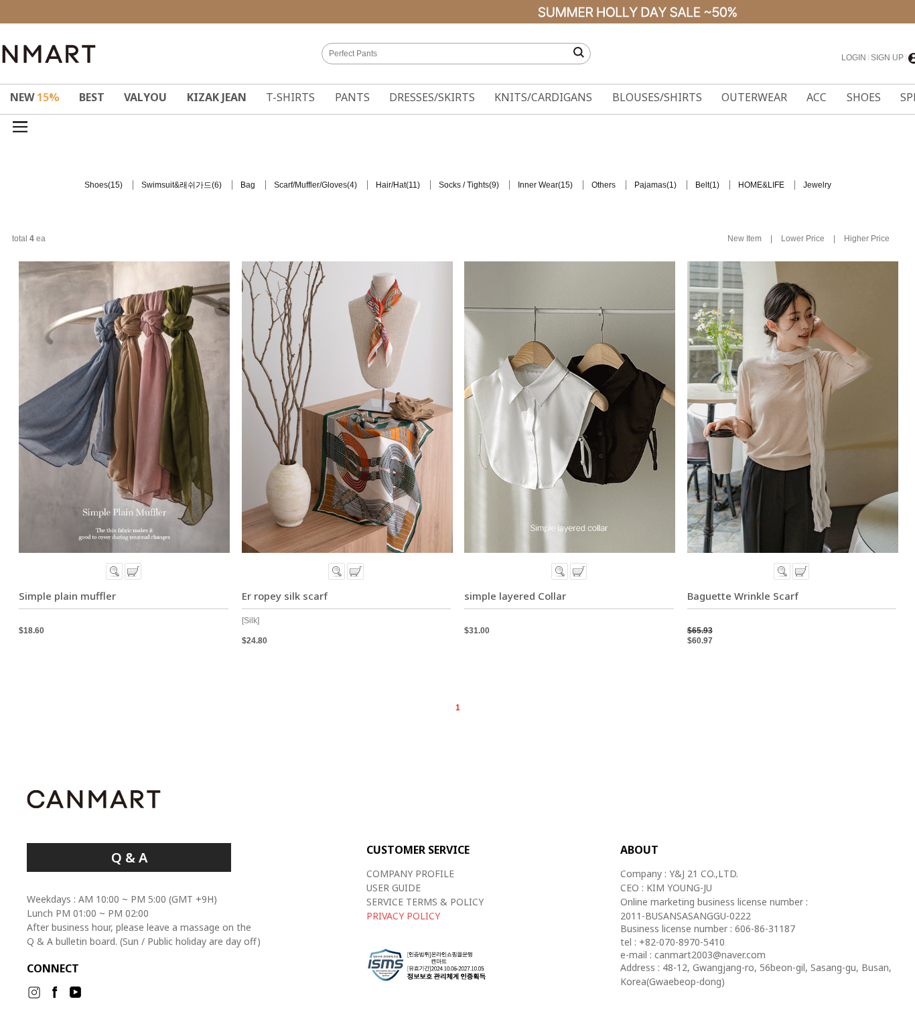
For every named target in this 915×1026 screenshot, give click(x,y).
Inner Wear (538, 185)
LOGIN (853, 57)
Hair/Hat (391, 185)
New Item (744, 239)
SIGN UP (887, 57)
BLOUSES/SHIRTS (657, 97)
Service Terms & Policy (425, 901)
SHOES (864, 97)
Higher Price (867, 239)
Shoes (96, 185)
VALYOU (145, 97)
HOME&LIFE (761, 185)
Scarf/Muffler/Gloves (310, 185)
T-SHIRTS (290, 97)
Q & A (129, 857)
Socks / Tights (464, 185)
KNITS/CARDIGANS (543, 97)
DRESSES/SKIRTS (432, 97)
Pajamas (650, 185)
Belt (702, 185)
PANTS (352, 97)
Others (603, 185)
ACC (816, 97)
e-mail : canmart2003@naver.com (693, 955)
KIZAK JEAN (217, 97)
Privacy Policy (403, 915)
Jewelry (817, 185)
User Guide (393, 887)
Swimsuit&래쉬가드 (176, 185)
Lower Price (803, 239)
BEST (91, 97)
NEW (35, 97)
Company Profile (410, 873)
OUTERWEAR (754, 97)
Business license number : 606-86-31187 (707, 929)
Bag (247, 185)
